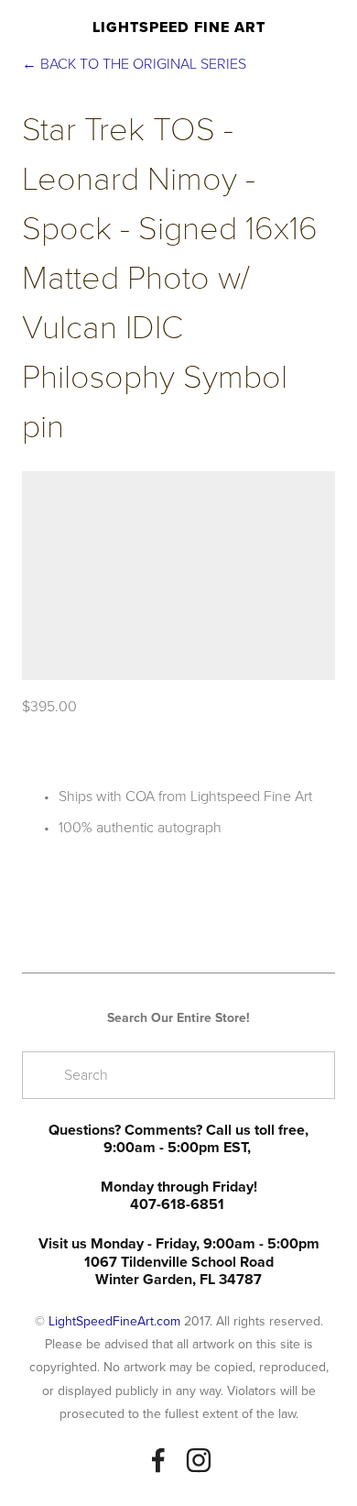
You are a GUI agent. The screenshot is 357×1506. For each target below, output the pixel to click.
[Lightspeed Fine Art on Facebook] (158, 1460)
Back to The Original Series (134, 63)
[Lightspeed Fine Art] (198, 1460)
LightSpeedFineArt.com (114, 1321)
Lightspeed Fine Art (178, 27)
